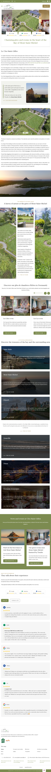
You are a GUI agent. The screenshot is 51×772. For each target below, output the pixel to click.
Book (45, 6)
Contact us (14, 600)
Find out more (24, 274)
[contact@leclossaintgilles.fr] (12, 1)
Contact (38, 751)
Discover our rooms (11, 100)
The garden (27, 751)
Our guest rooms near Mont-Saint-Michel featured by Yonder (37, 550)
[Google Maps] (14, 1)
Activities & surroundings (42, 749)
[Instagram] (49, 1)
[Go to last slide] (45, 293)
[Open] (2, 6)
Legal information (28, 767)
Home (2, 749)
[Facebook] (47, 1)
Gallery (14, 751)
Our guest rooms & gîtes (18, 749)
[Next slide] (48, 293)
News (2, 751)
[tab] (23, 132)
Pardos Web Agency (39, 770)
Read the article (9, 560)
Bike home (27, 749)
